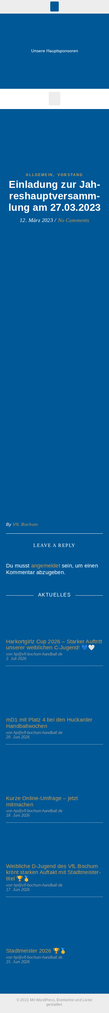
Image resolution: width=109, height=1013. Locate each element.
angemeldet (45, 566)
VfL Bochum (25, 524)
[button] (54, 6)
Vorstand (70, 175)
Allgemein (39, 175)
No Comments (73, 220)
